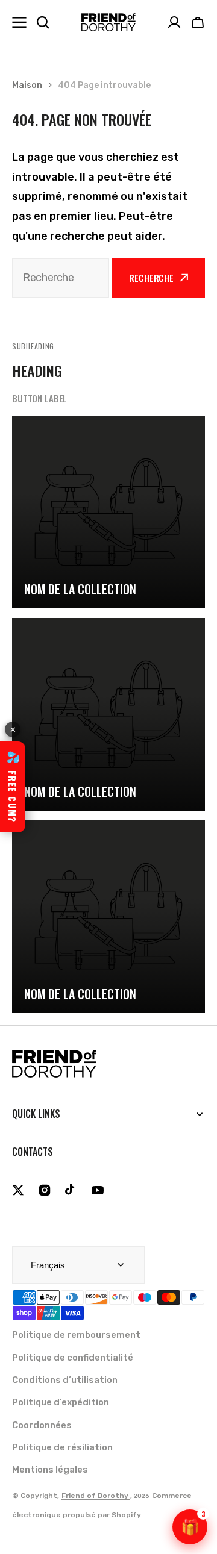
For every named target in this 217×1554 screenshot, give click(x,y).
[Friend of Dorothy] (108, 22)
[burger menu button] (19, 22)
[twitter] (18, 1190)
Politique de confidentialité (72, 1357)
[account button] (174, 22)
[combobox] (60, 278)
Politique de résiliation (62, 1447)
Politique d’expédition (60, 1402)
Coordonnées (42, 1425)
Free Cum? (12, 786)
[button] (197, 22)
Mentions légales (50, 1469)
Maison (27, 85)
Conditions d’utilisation (65, 1380)
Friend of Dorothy (95, 1495)
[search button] (43, 22)
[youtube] (97, 1190)
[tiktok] (71, 1190)
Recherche (151, 277)
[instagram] (44, 1190)
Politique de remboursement (76, 1334)
